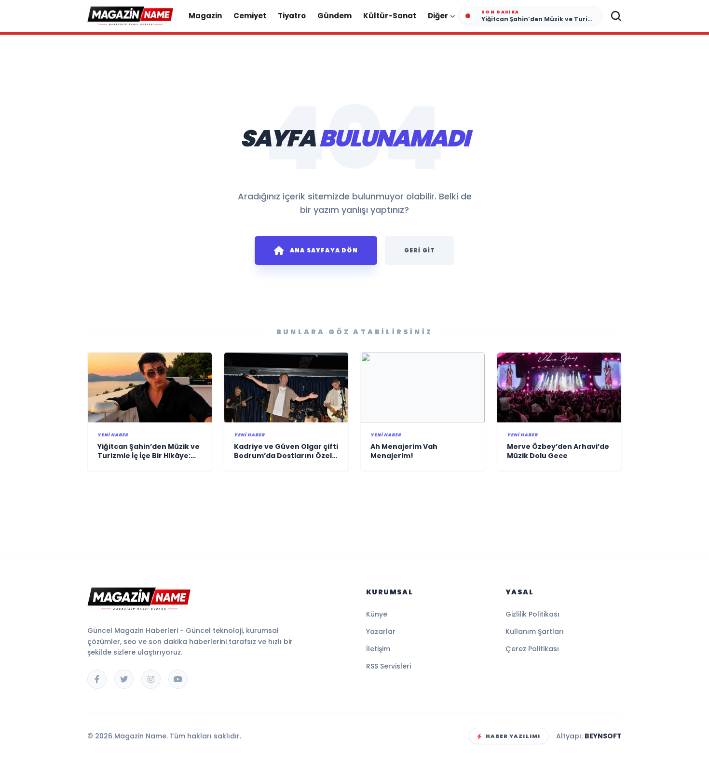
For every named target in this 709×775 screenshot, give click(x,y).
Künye (376, 614)
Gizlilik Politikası (532, 614)
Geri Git (420, 250)
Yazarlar (380, 631)
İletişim (378, 649)
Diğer (438, 16)
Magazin (205, 16)
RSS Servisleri (388, 666)
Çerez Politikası (532, 649)
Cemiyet (249, 16)
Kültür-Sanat (389, 16)
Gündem (334, 16)
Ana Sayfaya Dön (324, 250)
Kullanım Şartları (534, 631)
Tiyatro (292, 16)
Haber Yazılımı (513, 736)
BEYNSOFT (603, 736)
